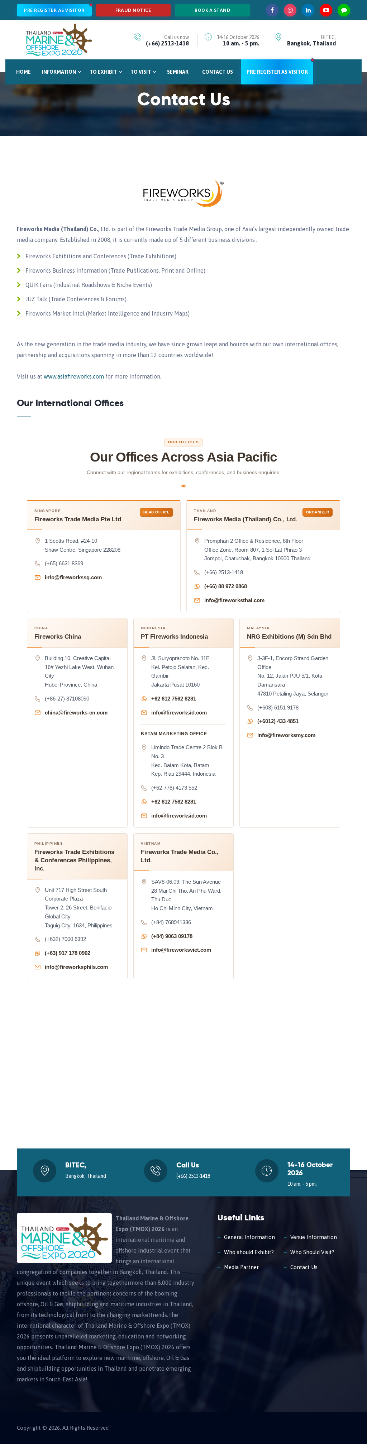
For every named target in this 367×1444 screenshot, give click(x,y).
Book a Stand (212, 10)
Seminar (178, 72)
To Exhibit (103, 72)
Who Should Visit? (312, 1252)
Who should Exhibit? (249, 1252)
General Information (249, 1237)
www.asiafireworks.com (74, 376)
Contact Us (217, 72)
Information (59, 72)
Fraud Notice (133, 10)
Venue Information (313, 1237)
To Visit (140, 72)
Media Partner (241, 1267)
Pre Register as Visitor (54, 10)
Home (23, 72)
